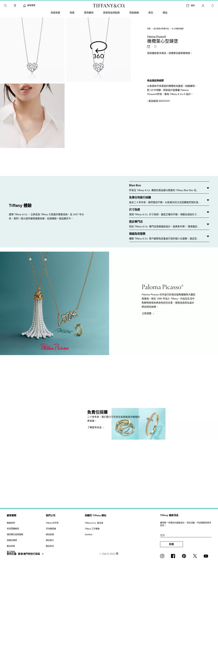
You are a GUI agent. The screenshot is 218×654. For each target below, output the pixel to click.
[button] (5, 5)
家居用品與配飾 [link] (111, 12)
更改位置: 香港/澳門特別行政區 (24, 553)
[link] (15, 5)
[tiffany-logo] (109, 5)
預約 (193, 5)
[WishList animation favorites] (212, 5)
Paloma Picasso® (156, 36)
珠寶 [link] (72, 12)
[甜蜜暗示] (148, 46)
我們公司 (50, 515)
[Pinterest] (184, 556)
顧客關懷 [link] (31, 5)
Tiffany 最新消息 (169, 515)
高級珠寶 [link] (55, 12)
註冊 (171, 544)
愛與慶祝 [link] (89, 12)
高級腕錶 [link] (134, 12)
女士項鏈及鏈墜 (178, 29)
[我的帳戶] (203, 5)
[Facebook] (173, 556)
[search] (5, 5)
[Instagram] (163, 556)
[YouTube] (206, 556)
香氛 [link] (150, 12)
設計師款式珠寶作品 (161, 29)
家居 (149, 29)
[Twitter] (195, 556)
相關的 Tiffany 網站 (95, 515)
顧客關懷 (11, 515)
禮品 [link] (165, 12)
